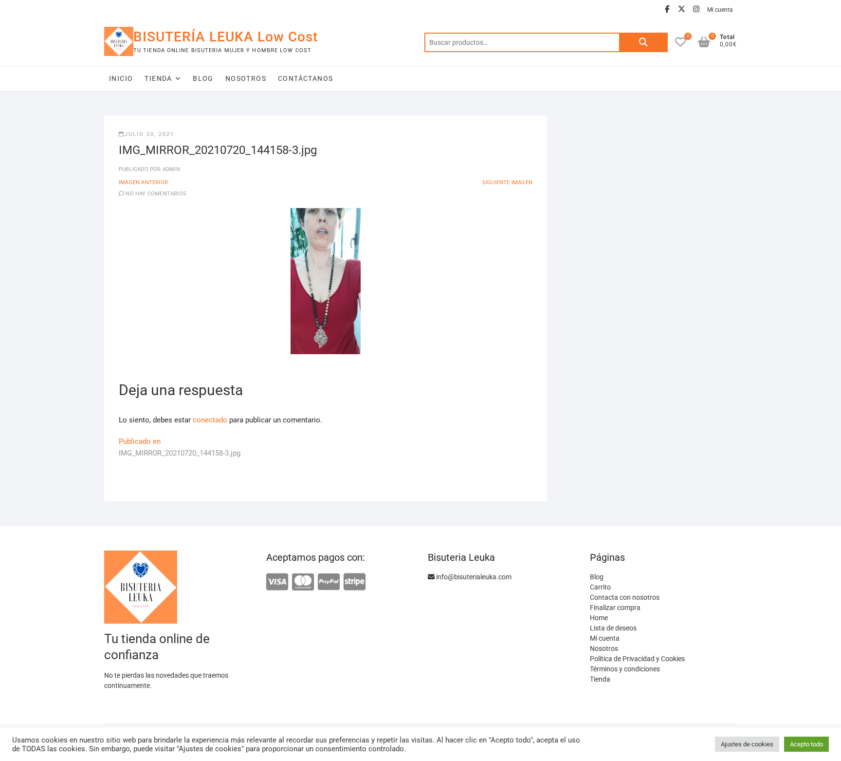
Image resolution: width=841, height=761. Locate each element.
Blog (203, 78)
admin (170, 169)
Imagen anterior (143, 182)
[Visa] (277, 582)
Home (599, 618)
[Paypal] (329, 582)
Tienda (158, 78)
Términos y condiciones (625, 669)
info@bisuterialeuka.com (473, 577)
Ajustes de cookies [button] (747, 744)
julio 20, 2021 (149, 134)
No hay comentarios (156, 193)
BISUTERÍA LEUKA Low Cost (225, 37)
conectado (210, 420)
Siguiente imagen (507, 182)
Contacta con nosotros (624, 597)
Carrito (600, 587)
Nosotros (245, 78)
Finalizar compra (615, 607)
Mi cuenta (720, 9)
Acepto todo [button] (806, 744)
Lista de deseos (613, 628)
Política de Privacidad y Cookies (637, 659)
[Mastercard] (303, 582)
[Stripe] (355, 582)
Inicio (121, 78)
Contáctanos (305, 78)
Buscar (643, 42)
